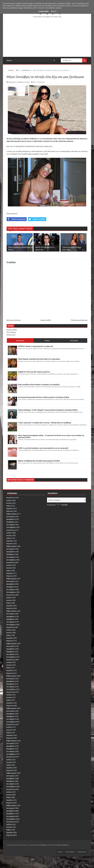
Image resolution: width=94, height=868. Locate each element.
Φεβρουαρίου (11, 514)
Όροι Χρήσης (11, 332)
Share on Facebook (18, 219)
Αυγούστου (10, 497)
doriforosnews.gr (63, 845)
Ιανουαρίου (10, 516)
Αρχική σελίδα (46, 320)
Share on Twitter (39, 219)
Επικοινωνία (11, 335)
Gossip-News (41, 82)
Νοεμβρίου (10, 522)
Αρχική (60, 852)
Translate (64, 505)
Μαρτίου (9, 511)
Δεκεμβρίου (10, 519)
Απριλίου (9, 508)
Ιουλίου (9, 500)
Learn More (43, 11)
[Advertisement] (47, 37)
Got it (54, 11)
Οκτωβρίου (10, 524)
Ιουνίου (9, 503)
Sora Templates (41, 845)
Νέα (34, 82)
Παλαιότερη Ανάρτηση (79, 320)
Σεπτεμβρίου (11, 527)
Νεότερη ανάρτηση (14, 320)
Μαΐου (8, 506)
